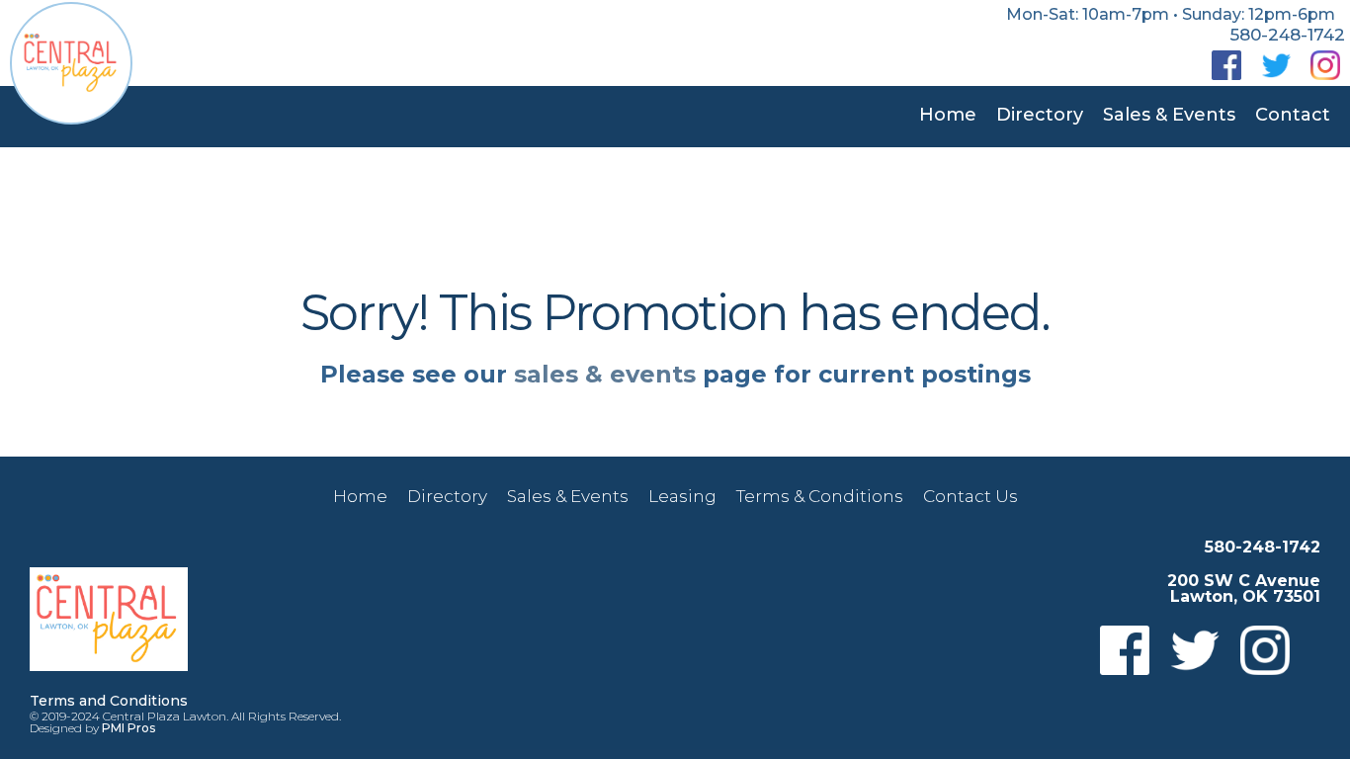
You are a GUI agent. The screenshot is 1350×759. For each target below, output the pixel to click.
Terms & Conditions (819, 496)
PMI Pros (128, 727)
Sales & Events (1169, 115)
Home (947, 115)
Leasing (682, 496)
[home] (71, 63)
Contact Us (970, 496)
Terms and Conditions (109, 701)
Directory (1039, 115)
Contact (1292, 115)
